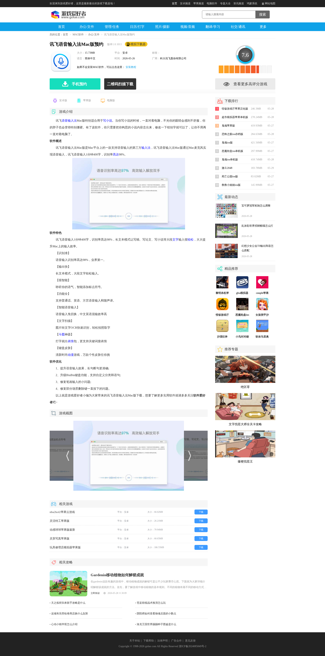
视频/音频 (187, 27)
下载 (201, 512)
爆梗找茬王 (245, 461)
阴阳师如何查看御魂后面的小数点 (156, 613)
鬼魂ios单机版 (230, 159)
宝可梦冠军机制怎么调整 (255, 205)
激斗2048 (227, 168)
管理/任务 (112, 27)
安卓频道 (185, 3)
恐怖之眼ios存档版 (232, 134)
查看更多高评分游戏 (250, 84)
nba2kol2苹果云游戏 (62, 512)
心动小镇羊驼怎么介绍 (64, 624)
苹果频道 (198, 3)
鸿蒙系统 (252, 3)
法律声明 (162, 640)
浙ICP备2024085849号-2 (192, 646)
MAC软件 (78, 34)
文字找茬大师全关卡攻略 (245, 424)
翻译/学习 (213, 27)
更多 (263, 27)
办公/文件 (87, 27)
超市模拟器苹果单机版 (235, 117)
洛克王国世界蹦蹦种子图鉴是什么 (156, 624)
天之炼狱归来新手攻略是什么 (68, 602)
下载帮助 (148, 640)
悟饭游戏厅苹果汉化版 (235, 108)
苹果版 (87, 100)
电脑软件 (212, 3)
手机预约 (79, 84)
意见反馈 (190, 640)
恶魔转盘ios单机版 (232, 151)
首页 (174, 3)
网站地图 (270, 3)
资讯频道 (238, 3)
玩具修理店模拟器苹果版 (65, 547)
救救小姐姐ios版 (231, 185)
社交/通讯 (238, 27)
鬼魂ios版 (227, 142)
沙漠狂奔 (222, 336)
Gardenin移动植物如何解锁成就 (117, 575)
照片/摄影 (162, 27)
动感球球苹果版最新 (62, 529)
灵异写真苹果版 (59, 538)
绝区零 (245, 387)
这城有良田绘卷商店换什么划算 (69, 613)
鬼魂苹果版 (228, 125)
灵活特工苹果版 (59, 520)
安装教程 (131, 67)
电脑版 (111, 100)
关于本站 (134, 640)
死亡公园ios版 (230, 176)
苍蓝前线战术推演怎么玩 (151, 602)
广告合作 (176, 640)
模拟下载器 (138, 44)
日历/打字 (137, 27)
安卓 (125, 52)
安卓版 (63, 100)
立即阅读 (95, 593)
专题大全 (225, 3)
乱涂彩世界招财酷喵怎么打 (257, 225)
